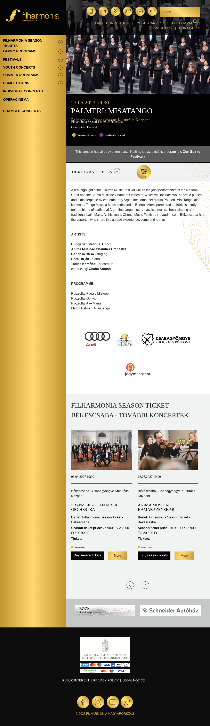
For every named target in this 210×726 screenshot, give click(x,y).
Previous (130, 585)
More (117, 555)
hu (152, 11)
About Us (163, 28)
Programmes (184, 23)
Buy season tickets (87, 555)
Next (145, 585)
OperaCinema (16, 100)
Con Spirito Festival (84, 127)
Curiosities (189, 28)
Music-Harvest (150, 23)
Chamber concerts (22, 111)
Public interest (75, 680)
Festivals (12, 60)
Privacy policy (106, 680)
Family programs (19, 51)
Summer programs (21, 75)
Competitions (16, 83)
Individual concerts (23, 91)
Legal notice (134, 680)
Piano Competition (112, 23)
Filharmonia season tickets (22, 43)
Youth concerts (19, 67)
